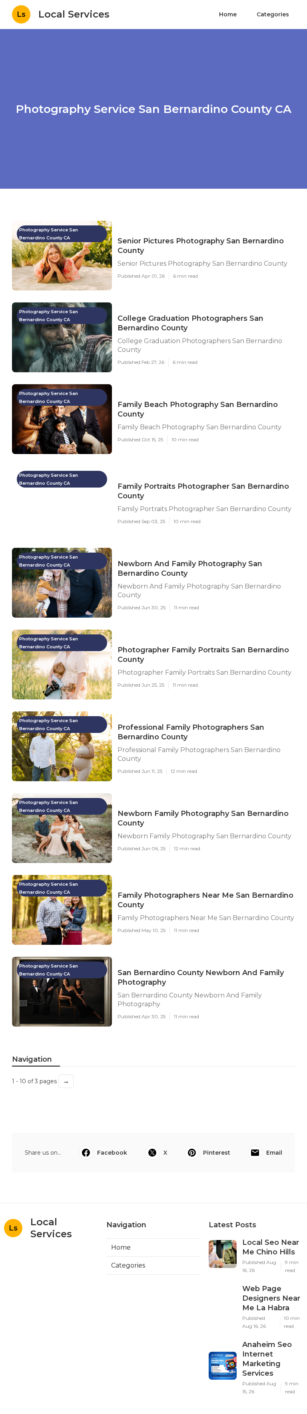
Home (228, 14)
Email (274, 1152)
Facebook (112, 1152)
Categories (273, 14)
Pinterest (216, 1152)
